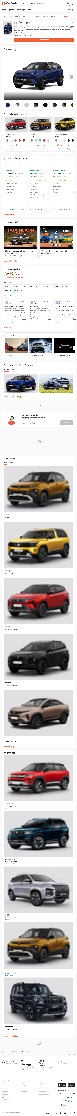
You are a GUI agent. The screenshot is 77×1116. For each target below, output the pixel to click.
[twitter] (60, 1113)
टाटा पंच (33, 134)
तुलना (22, 209)
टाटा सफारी (8, 683)
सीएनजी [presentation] (18, 163)
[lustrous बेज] (15, 140)
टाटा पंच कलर (41, 145)
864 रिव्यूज (20, 30)
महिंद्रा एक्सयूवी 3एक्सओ (61, 134)
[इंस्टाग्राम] (70, 1113)
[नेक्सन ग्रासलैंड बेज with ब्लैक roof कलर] (55, 105)
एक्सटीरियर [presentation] (6, 369)
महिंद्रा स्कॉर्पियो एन (10, 859)
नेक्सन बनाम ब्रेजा (16, 149)
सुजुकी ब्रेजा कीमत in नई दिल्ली (10, 807)
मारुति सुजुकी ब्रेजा (11, 134)
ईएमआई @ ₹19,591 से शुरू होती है (23, 35)
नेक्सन (5, 16)
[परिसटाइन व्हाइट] (48, 140)
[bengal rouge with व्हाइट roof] (44, 140)
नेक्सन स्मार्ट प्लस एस (59, 170)
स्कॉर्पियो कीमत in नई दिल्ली (10, 1031)
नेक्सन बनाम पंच (41, 149)
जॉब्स (3, 1086)
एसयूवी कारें (9, 355)
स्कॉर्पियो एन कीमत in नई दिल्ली (10, 863)
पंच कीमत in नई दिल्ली (9, 975)
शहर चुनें (71, 9)
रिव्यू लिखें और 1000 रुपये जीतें (15, 277)
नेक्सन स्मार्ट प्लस (34, 170)
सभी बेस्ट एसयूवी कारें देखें (10, 1036)
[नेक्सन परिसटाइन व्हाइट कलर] (27, 105)
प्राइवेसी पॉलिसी (5, 1091)
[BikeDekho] (61, 1093)
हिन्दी (68, 3)
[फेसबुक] (56, 1113)
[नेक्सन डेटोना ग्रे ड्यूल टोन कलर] (36, 105)
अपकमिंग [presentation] (12, 462)
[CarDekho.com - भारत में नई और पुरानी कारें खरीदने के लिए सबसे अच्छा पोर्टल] (10, 3)
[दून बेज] (56, 140)
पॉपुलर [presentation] (5, 462)
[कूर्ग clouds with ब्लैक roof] (36, 140)
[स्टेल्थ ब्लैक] (69, 140)
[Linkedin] (74, 1113)
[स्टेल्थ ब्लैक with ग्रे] (73, 140)
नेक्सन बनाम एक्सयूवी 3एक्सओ (65, 149)
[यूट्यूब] (65, 1113)
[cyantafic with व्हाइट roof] (40, 140)
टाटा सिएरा (8, 571)
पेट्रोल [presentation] (5, 163)
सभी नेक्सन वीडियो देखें (9, 261)
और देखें (72, 27)
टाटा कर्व (7, 739)
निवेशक (3, 1097)
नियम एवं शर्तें (4, 1089)
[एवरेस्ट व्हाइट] (60, 140)
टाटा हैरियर (8, 627)
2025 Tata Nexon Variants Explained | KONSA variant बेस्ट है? (19, 252)
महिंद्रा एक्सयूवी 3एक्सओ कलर (65, 145)
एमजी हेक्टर (8, 915)
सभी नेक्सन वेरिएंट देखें (9, 214)
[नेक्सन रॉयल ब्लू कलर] (8, 105)
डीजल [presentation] (11, 163)
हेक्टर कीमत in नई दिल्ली (9, 919)
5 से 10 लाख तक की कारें (37, 355)
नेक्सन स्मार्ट (9, 170)
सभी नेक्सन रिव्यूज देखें (9, 327)
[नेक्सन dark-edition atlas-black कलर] (45, 105)
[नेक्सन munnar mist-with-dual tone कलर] (64, 105)
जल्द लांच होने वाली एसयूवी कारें (63, 355)
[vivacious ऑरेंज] (24, 140)
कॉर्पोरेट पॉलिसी (5, 1094)
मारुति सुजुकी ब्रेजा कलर (16, 145)
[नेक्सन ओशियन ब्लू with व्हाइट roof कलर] (17, 105)
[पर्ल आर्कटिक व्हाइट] (11, 140)
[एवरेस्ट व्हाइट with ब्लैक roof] (64, 140)
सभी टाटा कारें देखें (8, 747)
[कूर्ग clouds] (32, 140)
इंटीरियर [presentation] (14, 369)
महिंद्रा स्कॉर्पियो (9, 1027)
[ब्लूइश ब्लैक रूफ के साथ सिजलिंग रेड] (20, 140)
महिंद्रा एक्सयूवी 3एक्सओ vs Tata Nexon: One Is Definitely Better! (54, 252)
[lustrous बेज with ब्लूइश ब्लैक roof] (7, 140)
